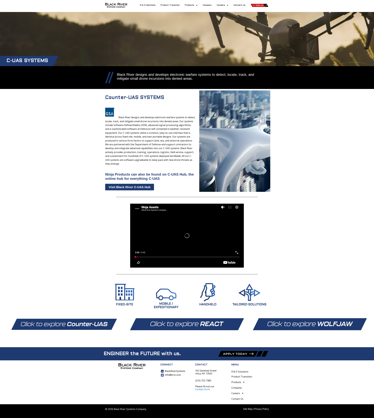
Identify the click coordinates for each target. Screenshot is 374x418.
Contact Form (202, 389)
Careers (221, 5)
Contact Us (239, 5)
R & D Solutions (147, 5)
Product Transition (170, 5)
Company (207, 5)
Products (189, 5)
